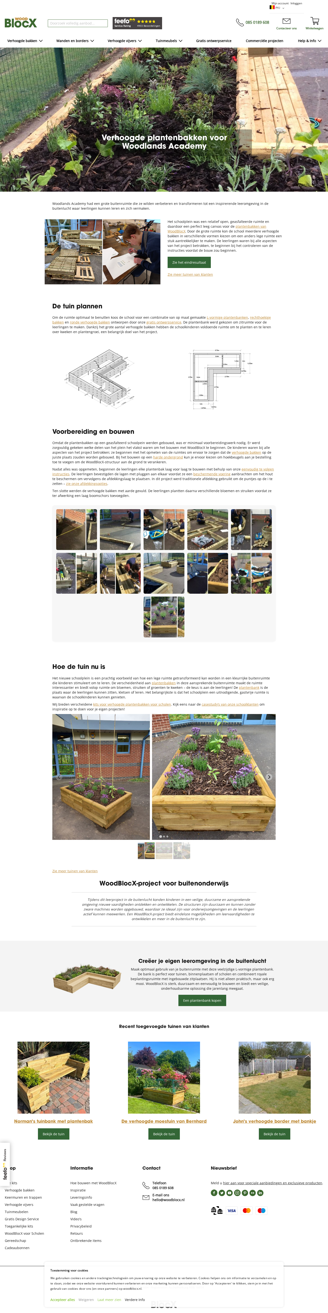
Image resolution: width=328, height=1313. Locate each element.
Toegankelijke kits (19, 1226)
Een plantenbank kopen (202, 1000)
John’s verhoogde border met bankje (274, 1122)
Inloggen (296, 3)
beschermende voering (212, 474)
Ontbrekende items (86, 1240)
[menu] (164, 41)
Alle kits (11, 1183)
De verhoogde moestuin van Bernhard (164, 1122)
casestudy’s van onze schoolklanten (230, 704)
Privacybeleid (81, 1226)
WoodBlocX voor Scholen (24, 1233)
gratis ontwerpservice (163, 322)
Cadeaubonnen (17, 1248)
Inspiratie (78, 1190)
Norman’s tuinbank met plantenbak (53, 1122)
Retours (76, 1233)
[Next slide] (269, 777)
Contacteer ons (286, 28)
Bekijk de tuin (54, 1134)
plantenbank (249, 687)
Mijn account (280, 3)
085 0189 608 (257, 22)
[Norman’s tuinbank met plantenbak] (54, 1112)
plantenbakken (164, 683)
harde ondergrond (168, 457)
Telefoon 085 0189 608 (163, 1185)
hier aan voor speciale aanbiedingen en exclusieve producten (272, 1183)
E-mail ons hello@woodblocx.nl (168, 1197)
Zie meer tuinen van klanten (190, 274)
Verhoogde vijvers (19, 1204)
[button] (278, 8)
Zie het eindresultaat (189, 262)
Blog (73, 1211)
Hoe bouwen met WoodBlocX (93, 1183)
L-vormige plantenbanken (227, 317)
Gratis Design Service (22, 1219)
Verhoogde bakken (20, 1190)
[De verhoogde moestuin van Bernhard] (164, 1112)
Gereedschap (15, 1240)
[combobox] (78, 23)
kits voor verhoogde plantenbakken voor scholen (132, 704)
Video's (76, 1219)
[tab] (160, 836)
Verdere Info (135, 1299)
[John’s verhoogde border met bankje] (275, 1112)
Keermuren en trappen (23, 1197)
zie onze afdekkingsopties (86, 483)
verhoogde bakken (246, 452)
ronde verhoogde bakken (90, 322)
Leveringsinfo (81, 1197)
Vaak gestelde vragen (87, 1204)
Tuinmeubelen (16, 1211)
